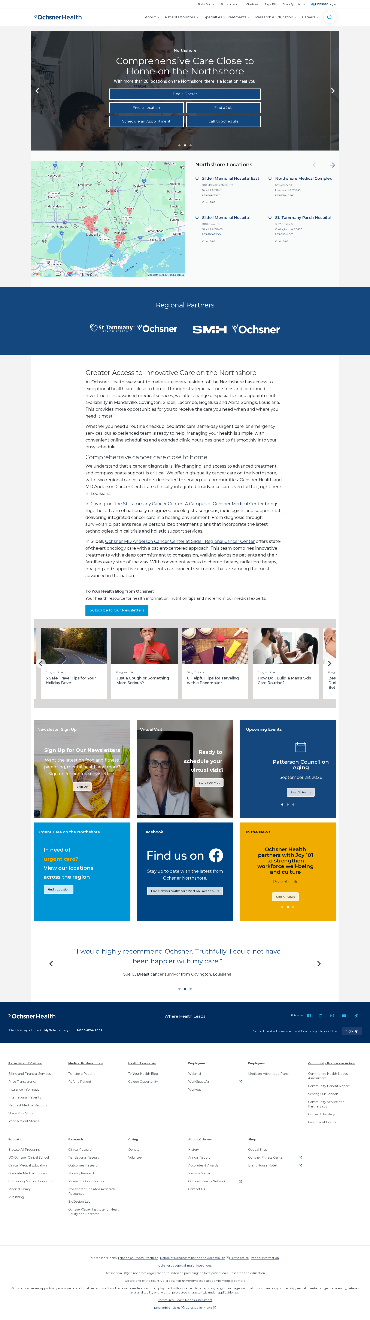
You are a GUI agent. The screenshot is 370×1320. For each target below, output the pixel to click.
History (193, 1150)
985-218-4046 (284, 195)
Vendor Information (265, 1257)
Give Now (252, 4)
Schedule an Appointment (146, 121)
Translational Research (84, 1157)
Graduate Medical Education (29, 1173)
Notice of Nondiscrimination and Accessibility (192, 1257)
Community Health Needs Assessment (328, 1076)
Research (75, 1139)
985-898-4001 (284, 234)
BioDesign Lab (79, 1201)
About (150, 17)
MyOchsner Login (57, 1030)
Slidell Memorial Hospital (226, 217)
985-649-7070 (211, 195)
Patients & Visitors (180, 17)
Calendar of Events (322, 1122)
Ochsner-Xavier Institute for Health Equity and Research (94, 1212)
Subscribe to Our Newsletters (117, 610)
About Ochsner (200, 1139)
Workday (194, 1089)
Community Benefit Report (329, 1086)
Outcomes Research (83, 1165)
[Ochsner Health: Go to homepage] (58, 16)
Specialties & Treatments (225, 17)
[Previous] (37, 90)
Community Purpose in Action (331, 1063)
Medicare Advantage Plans (268, 1074)
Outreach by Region (323, 1114)
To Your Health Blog (143, 1074)
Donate (134, 1150)
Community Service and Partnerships (326, 1104)
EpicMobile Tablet (167, 1307)
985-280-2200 (211, 234)
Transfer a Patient (81, 1074)
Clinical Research (80, 1150)
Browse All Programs (24, 1150)
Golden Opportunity (143, 1082)
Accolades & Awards (203, 1165)
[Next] (332, 164)
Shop (252, 1139)
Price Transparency (22, 1082)
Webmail (194, 1074)
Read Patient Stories (23, 1121)
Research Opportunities (86, 1181)
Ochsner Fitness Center (265, 1157)
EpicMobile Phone (199, 1307)
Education (16, 1139)
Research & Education (274, 17)
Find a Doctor (206, 4)
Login (332, 4)
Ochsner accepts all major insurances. (185, 1265)
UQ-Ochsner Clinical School (28, 1157)
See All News (247, 894)
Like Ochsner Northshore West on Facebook (183, 891)
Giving (133, 1139)
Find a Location (230, 4)
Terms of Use (239, 1257)
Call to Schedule (224, 121)
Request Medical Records (27, 1105)
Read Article (247, 878)
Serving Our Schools (323, 1094)
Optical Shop (257, 1150)
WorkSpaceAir (198, 1082)
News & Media (199, 1173)
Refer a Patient (79, 1082)
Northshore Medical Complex (303, 178)
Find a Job (223, 108)
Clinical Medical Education (27, 1165)
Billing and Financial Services (29, 1074)
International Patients (24, 1097)
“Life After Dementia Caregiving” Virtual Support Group (332, 765)
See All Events (333, 795)
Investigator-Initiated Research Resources (91, 1191)
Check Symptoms (293, 4)
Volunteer (135, 1157)
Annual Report (199, 1157)
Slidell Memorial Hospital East (230, 178)
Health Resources (142, 1063)
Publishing (16, 1197)
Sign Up (82, 786)
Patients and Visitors (25, 1063)
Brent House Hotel (262, 1165)
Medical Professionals (85, 1063)
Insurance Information (25, 1089)
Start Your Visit (209, 782)
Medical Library (19, 1189)
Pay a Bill (270, 4)
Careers (308, 17)
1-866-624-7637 (89, 1030)
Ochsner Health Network (207, 1181)
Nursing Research (81, 1173)
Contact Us (196, 1189)
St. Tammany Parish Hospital (303, 217)
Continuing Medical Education (30, 1181)
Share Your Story (20, 1113)
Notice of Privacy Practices (139, 1257)
